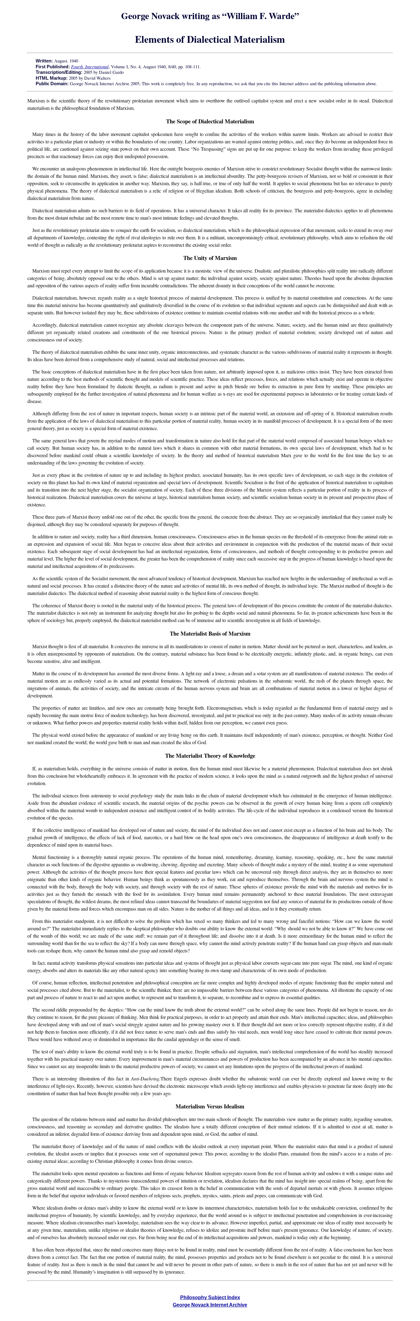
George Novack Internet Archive (210, 1304)
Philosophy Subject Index (210, 1297)
